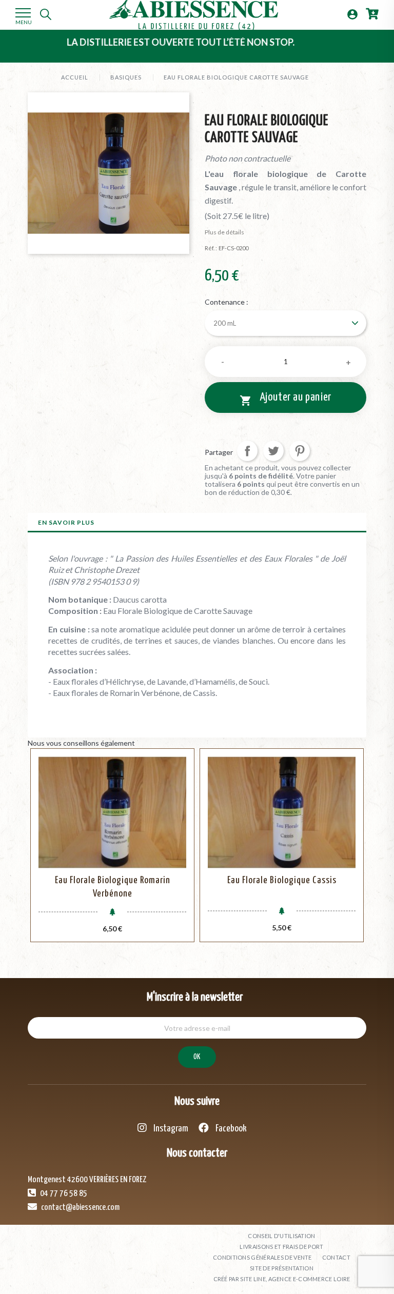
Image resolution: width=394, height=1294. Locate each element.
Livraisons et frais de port (281, 1246)
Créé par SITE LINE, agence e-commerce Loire (281, 1279)
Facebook (230, 1128)
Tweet (273, 451)
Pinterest (299, 451)
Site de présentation (281, 1268)
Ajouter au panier (285, 399)
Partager (247, 451)
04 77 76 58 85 (62, 1193)
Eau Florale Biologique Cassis (282, 880)
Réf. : (211, 248)
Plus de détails (224, 232)
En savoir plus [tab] (66, 522)
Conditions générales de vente (262, 1257)
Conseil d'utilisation (281, 1235)
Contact (336, 1257)
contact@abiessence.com (80, 1207)
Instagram (170, 1128)
